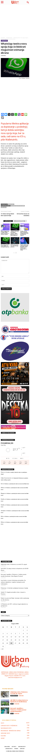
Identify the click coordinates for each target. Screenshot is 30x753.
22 (23, 640)
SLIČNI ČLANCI (8, 221)
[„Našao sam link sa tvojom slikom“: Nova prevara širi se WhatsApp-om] (15, 227)
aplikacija (13, 205)
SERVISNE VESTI (14, 695)
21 (19, 640)
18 (7, 640)
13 (15, 636)
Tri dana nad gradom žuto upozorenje (7, 214)
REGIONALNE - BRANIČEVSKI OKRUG (11, 730)
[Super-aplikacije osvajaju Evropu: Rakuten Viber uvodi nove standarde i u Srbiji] (24, 240)
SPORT (3, 738)
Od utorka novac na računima (23, 214)
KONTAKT (22, 748)
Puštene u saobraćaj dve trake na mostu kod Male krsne (16, 483)
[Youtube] (20, 681)
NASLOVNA (7, 746)
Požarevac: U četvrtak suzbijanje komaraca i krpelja (14, 588)
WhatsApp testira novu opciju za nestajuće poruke (5, 245)
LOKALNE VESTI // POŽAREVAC (9, 725)
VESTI (12, 703)
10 (3, 636)
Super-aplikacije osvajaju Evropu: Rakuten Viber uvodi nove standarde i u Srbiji (24, 247)
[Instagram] (13, 681)
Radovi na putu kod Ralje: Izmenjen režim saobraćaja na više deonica (15, 599)
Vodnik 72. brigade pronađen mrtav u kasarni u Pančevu (13, 593)
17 (3, 640)
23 (27, 640)
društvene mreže (20, 205)
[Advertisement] (15, 20)
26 (11, 643)
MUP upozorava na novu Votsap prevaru (14, 245)
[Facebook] (10, 681)
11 (7, 636)
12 (11, 636)
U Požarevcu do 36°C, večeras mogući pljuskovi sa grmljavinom (14, 604)
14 (19, 636)
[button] (27, 2)
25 (7, 643)
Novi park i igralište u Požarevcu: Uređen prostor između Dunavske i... (18, 709)
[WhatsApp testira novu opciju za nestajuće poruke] (5, 240)
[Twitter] (17, 681)
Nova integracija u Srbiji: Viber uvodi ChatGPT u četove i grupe (5, 233)
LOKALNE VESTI (8, 748)
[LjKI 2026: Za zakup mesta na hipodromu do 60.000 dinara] (5, 702)
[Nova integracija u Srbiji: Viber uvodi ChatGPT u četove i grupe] (5, 227)
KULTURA (3, 735)
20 (15, 640)
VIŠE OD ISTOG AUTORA (19, 221)
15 (23, 636)
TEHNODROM (4, 40)
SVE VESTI (14, 746)
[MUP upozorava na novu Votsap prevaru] (15, 240)
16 (27, 636)
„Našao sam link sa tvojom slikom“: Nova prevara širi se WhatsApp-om (15, 233)
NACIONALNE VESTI (6, 728)
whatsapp (3, 207)
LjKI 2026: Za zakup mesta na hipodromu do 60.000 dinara (14, 569)
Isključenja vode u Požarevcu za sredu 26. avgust (14, 564)
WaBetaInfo (11, 204)
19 (11, 640)
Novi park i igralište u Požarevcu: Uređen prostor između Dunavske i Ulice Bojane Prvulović (13, 575)
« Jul (2, 649)
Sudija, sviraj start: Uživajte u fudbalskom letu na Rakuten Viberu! (24, 233)
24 (3, 643)
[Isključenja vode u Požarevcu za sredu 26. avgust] (5, 694)
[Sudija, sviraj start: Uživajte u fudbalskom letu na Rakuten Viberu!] (24, 227)
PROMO (16, 748)
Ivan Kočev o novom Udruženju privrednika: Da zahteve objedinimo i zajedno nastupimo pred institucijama (13, 582)
